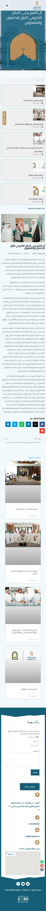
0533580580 (34, 824)
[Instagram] (18, 884)
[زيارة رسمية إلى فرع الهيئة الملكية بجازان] (39, 115)
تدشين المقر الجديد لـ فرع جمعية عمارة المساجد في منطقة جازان (24, 631)
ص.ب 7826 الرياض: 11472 (29, 848)
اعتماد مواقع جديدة (36, 199)
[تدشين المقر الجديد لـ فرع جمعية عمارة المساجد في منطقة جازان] (39, 138)
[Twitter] (28, 884)
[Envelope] (42, 865)
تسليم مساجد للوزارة (35, 175)
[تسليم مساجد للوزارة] (39, 166)
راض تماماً (32, 737)
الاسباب (36, 751)
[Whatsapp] (42, 861)
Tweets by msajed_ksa (36, 208)
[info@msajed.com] (37, 830)
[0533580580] (37, 817)
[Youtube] (23, 884)
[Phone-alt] (42, 869)
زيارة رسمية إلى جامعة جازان (33, 100)
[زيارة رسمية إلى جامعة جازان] (39, 91)
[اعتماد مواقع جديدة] (39, 189)
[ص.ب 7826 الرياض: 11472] (37, 842)
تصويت (35, 772)
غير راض (33, 745)
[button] (7, 5)
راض (34, 741)
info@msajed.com (32, 836)
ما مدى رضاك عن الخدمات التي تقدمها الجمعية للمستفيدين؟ (23, 732)
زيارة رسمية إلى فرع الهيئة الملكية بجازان (29, 124)
